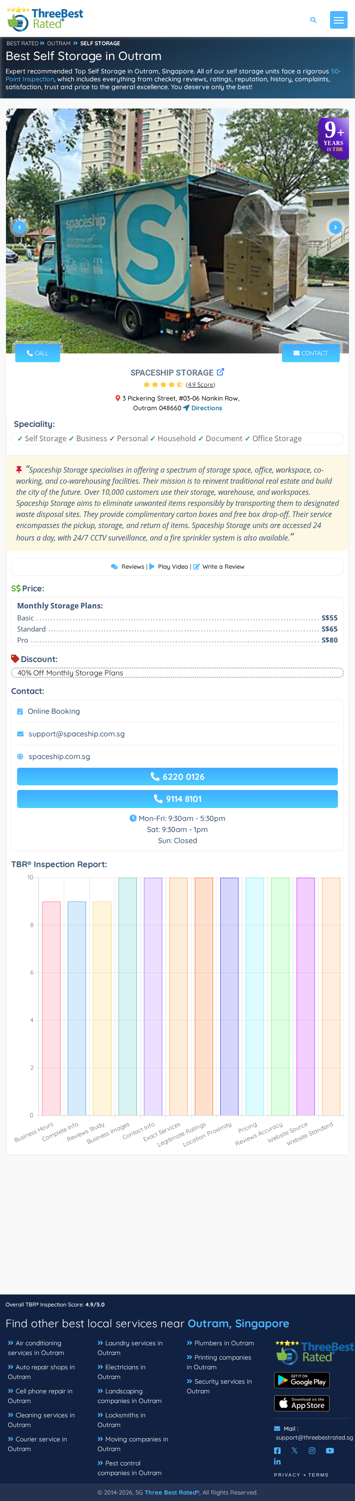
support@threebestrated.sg (314, 1437)
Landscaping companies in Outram (130, 1396)
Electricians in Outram (122, 1372)
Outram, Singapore (238, 1323)
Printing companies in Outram (219, 1362)
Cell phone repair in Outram (40, 1396)
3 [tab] (176, 331)
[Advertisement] (177, 1229)
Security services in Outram (219, 1386)
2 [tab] (169, 331)
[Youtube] (330, 1450)
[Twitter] (294, 1450)
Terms (318, 1474)
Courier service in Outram (37, 1444)
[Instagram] (312, 1450)
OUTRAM (59, 43)
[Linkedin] (277, 1461)
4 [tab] (184, 331)
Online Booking (54, 711)
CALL (41, 353)
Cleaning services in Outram (41, 1420)
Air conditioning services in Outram (36, 1348)
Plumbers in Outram (224, 1343)
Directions (206, 408)
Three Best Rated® (172, 1492)
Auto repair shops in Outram (41, 1372)
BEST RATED (22, 43)
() (200, 384)
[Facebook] (277, 1450)
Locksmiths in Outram (122, 1420)
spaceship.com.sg (59, 756)
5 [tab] (191, 331)
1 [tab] (161, 331)
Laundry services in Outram (130, 1348)
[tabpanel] (177, 231)
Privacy (287, 1474)
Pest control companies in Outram (130, 1468)
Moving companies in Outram (133, 1444)
